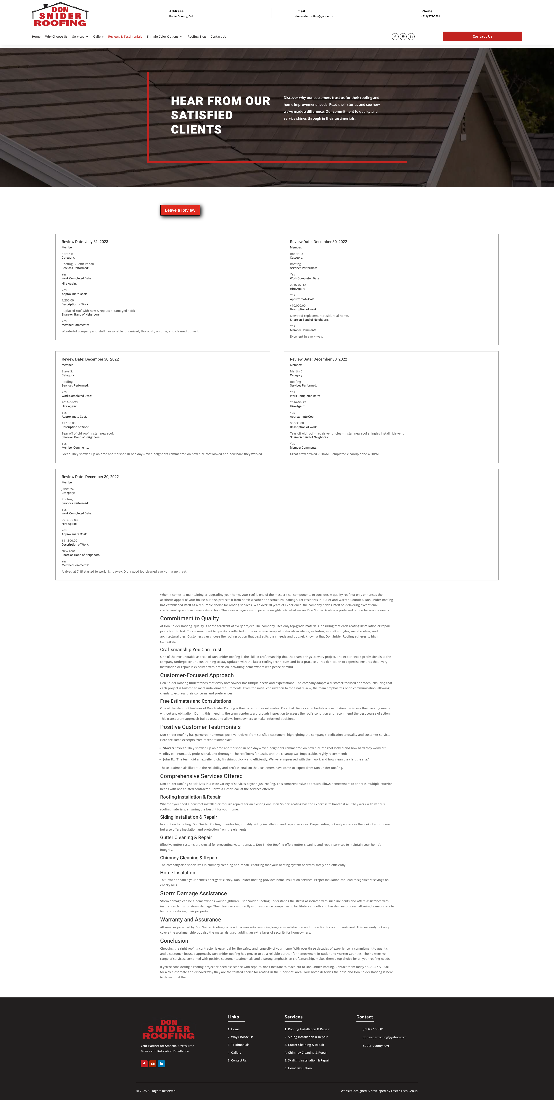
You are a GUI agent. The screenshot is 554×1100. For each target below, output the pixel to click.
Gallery (98, 37)
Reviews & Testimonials (125, 37)
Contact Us (218, 37)
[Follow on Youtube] (403, 36)
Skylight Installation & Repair (309, 1060)
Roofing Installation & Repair (309, 1029)
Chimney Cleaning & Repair (308, 1052)
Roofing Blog (197, 37)
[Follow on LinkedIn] (411, 36)
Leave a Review (180, 210)
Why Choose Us (56, 37)
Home (36, 37)
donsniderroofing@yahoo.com (315, 16)
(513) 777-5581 (431, 16)
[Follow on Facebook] (395, 36)
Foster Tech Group (404, 1091)
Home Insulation (300, 1068)
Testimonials (240, 1045)
